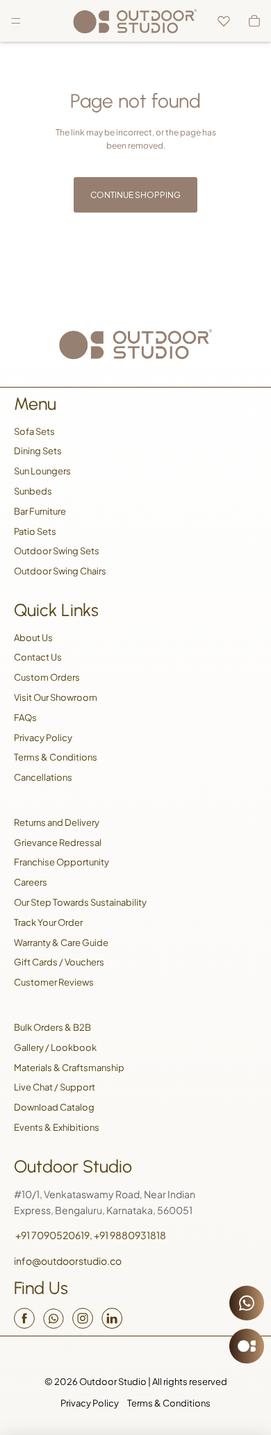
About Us (33, 637)
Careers (30, 882)
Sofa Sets (34, 431)
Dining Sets (38, 450)
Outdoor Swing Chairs (60, 571)
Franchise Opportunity (61, 862)
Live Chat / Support (54, 1087)
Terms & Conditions (55, 757)
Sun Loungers (42, 470)
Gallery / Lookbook (55, 1047)
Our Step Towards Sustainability (80, 902)
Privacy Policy (43, 737)
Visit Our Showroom (55, 697)
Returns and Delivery (56, 822)
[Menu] (16, 21)
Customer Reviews (54, 982)
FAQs (25, 717)
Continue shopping (135, 195)
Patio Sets (35, 531)
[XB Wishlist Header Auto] (223, 21)
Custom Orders (47, 677)
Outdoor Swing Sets (56, 550)
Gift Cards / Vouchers (59, 962)
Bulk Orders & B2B (52, 1027)
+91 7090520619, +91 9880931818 (90, 1235)
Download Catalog (54, 1107)
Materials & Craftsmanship (69, 1067)
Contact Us (38, 657)
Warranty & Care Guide (61, 942)
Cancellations (43, 777)
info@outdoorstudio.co (68, 1260)
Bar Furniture (40, 511)
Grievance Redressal (57, 842)
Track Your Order (48, 922)
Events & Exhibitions (56, 1127)
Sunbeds (33, 491)
